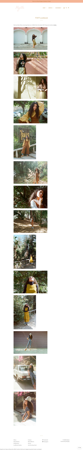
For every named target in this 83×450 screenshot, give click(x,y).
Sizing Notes (16, 443)
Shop (44, 7)
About (15, 439)
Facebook (46, 439)
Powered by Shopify (65, 441)
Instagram (46, 441)
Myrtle (51, 7)
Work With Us (31, 441)
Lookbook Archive (18, 445)
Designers (58, 7)
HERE (55, 25)
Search (29, 443)
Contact (29, 439)
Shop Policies (16, 441)
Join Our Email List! (32, 445)
